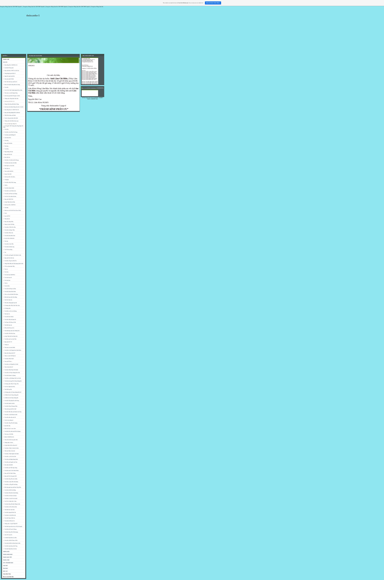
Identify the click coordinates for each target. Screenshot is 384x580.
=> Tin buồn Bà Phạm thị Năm (9, 288)
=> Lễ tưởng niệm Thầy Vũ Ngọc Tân (10, 383)
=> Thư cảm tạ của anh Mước (9, 347)
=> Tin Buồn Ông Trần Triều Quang (10, 532)
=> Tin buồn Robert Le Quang (9, 375)
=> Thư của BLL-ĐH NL (8, 171)
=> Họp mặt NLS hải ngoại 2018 (10, 476)
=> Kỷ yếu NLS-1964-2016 (8, 238)
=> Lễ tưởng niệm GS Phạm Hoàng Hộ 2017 (12, 392)
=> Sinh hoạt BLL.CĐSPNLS (9, 204)
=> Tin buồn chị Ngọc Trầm (9, 230)
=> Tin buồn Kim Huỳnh (8, 316)
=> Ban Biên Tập (6, 425)
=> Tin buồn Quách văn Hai (8, 403)
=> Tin (4, 252)
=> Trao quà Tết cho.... (8, 361)
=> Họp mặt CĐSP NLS (8, 199)
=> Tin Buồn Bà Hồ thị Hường (9, 490)
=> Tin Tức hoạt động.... (8, 249)
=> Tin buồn (5, 87)
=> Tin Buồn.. (6, 148)
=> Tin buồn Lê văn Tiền (8, 244)
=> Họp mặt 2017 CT (7, 341)
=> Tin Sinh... (6, 271)
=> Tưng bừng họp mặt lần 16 (9, 73)
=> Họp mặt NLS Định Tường (9, 473)
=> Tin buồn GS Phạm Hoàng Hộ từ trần (11, 372)
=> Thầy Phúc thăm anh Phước (9, 115)
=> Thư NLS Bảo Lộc (7, 299)
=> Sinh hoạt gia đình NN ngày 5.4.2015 (11, 95)
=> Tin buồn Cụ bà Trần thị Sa (9, 190)
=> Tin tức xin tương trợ (8, 420)
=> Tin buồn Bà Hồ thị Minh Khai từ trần (11, 543)
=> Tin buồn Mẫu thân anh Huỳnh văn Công (12, 411)
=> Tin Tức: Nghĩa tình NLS (9, 386)
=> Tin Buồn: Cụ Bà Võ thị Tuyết (10, 498)
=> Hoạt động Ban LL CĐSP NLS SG (11, 109)
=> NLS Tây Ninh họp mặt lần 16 (10, 81)
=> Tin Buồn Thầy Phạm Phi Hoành (10, 369)
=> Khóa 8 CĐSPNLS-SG (8, 436)
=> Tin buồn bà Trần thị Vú (8, 520)
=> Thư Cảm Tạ (6, 313)
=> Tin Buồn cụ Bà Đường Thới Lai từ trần (12, 378)
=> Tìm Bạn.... (6, 146)
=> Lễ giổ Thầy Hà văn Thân (9, 202)
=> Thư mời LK (6, 218)
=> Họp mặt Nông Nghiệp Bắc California (11, 112)
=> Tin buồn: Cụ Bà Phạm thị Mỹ (10, 414)
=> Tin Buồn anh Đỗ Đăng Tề (9, 134)
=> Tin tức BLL (6, 285)
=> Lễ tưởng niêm (6, 308)
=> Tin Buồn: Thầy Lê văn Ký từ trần (10, 448)
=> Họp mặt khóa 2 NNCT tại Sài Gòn (11, 70)
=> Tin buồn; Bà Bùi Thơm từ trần (10, 540)
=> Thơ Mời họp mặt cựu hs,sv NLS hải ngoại (12, 526)
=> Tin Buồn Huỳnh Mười (8, 188)
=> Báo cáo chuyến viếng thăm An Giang (11, 84)
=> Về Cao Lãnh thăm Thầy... (9, 266)
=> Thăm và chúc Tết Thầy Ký (9, 355)
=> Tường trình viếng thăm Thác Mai (10, 98)
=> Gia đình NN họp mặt (8, 67)
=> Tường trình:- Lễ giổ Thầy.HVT (10, 523)
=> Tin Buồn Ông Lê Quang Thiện (10, 406)
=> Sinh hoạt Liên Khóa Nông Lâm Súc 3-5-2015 (13, 106)
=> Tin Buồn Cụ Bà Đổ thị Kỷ (9, 515)
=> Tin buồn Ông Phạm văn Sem (10, 548)
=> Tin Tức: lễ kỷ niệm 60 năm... (10, 196)
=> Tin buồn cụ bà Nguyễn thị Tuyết (10, 364)
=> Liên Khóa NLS (7, 137)
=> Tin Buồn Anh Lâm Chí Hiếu (9, 162)
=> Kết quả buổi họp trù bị (8, 327)
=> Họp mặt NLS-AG (7, 154)
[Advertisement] (192, 38)
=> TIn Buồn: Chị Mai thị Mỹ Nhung (11, 160)
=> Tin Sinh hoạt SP (7, 277)
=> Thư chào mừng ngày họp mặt (10, 302)
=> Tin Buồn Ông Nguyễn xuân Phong (11, 400)
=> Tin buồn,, (6, 140)
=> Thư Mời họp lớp (7, 389)
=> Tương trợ (6, 344)
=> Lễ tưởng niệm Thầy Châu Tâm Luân (11, 305)
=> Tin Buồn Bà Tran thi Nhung (9, 529)
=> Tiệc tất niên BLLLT (8, 367)
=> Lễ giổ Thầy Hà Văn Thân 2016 (10, 336)
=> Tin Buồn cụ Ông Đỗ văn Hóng (10, 484)
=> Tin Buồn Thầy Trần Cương (9, 182)
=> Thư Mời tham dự (7, 325)
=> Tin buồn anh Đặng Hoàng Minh (10, 459)
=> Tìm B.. (5, 283)
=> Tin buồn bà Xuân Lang (8, 246)
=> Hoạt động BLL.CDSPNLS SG (10, 65)
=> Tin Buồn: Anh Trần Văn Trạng (10, 132)
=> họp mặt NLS (6, 216)
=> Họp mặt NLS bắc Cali (8, 257)
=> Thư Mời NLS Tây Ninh (8, 509)
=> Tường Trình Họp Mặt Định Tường (11, 104)
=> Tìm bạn (5, 241)
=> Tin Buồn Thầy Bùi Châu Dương (10, 492)
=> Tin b (5, 213)
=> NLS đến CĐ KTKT (8, 464)
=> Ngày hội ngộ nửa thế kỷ (9, 76)
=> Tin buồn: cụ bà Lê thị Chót (9, 456)
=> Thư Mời (5, 207)
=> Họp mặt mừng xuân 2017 (9, 353)
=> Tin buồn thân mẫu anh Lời (9, 417)
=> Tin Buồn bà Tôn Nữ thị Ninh (10, 506)
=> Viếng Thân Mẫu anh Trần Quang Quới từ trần (13, 263)
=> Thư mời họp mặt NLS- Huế (9, 409)
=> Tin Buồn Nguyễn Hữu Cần (9, 512)
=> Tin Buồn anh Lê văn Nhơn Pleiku (11, 470)
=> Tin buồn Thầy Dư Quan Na (9, 319)
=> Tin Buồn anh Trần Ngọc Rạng (10, 467)
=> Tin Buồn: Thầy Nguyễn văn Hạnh (11, 453)
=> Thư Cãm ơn (6, 168)
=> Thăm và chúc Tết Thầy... (9, 224)
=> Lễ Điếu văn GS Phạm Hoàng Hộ (10, 397)
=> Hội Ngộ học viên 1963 (8, 165)
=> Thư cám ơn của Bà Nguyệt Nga (10, 92)
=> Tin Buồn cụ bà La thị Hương (10, 311)
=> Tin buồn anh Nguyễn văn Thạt (10, 462)
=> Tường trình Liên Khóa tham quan (10, 120)
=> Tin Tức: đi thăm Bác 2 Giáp (9, 501)
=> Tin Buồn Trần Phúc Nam (9, 333)
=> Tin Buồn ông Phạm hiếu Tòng (10, 546)
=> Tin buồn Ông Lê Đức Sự (9, 518)
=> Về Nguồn (6, 179)
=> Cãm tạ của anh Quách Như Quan (10, 294)
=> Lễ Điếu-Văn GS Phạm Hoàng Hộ (10, 395)
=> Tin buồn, (6, 129)
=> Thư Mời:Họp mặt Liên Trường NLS (11, 330)
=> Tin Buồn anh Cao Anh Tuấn (9, 339)
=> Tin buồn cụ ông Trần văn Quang (10, 481)
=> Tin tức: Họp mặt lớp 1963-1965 (10, 118)
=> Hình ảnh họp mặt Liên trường (10, 297)
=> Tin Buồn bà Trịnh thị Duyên (9, 495)
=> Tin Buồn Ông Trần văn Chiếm (10, 478)
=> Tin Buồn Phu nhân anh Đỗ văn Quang (11, 431)
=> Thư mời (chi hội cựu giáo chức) (10, 439)
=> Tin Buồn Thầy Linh (8, 232)
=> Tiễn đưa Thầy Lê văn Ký (9, 450)
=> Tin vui (5, 269)
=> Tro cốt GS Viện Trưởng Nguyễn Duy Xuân (12, 90)
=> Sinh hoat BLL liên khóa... (9, 176)
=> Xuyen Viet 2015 (7, 174)
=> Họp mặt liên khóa (7, 143)
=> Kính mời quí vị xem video (9, 428)
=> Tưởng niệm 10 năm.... (8, 442)
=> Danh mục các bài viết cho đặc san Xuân (12, 210)
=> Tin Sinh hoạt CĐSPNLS (9, 274)
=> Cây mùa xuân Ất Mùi (8, 79)
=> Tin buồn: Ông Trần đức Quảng (10, 422)
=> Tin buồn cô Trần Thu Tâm (9, 227)
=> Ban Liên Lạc (6, 157)
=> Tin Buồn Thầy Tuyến (8, 358)
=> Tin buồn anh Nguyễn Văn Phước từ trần (12, 255)
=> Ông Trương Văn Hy (8, 151)
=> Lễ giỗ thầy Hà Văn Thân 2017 (10, 445)
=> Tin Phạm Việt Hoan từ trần (9, 322)
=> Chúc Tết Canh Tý (7, 534)
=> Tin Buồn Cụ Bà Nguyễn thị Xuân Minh (12, 350)
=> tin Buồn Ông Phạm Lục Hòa (9, 537)
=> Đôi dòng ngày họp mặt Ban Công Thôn (12, 487)
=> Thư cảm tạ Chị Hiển (8, 434)
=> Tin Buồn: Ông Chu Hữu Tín (9, 260)
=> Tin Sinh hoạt (6, 280)
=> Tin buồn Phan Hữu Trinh (9, 235)
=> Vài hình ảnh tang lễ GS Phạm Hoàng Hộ (12, 381)
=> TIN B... (5, 185)
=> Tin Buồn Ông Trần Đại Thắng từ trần (11, 504)
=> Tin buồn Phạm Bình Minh (9, 291)
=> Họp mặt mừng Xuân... (8, 221)
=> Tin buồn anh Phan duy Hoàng (10, 193)
